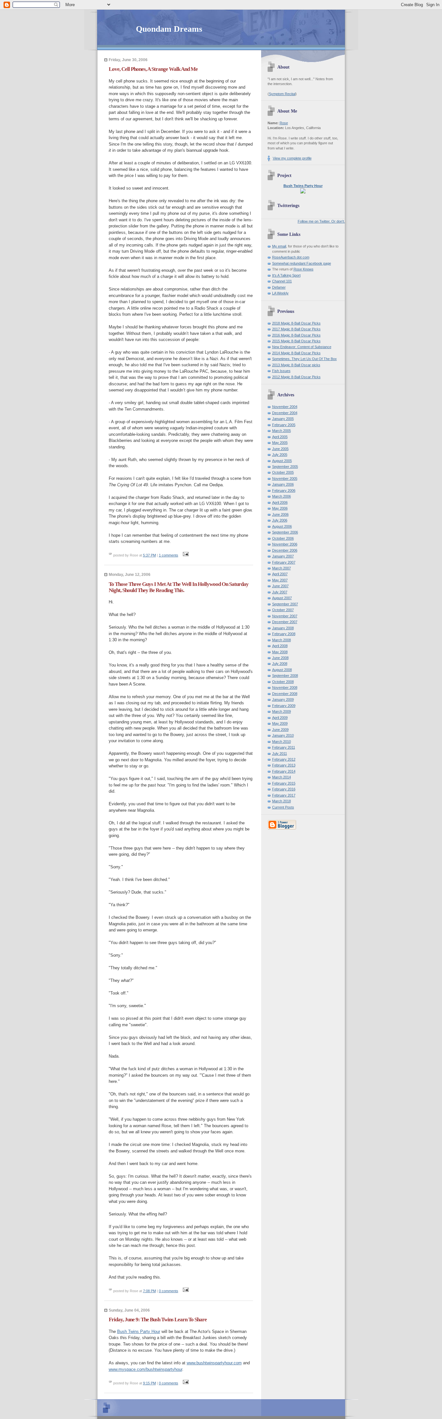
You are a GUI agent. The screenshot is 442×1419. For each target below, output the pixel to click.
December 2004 (284, 413)
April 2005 (280, 437)
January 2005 (283, 419)
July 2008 (279, 664)
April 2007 (280, 574)
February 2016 (283, 789)
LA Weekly (280, 293)
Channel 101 (282, 281)
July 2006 (279, 520)
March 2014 (281, 777)
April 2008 (280, 646)
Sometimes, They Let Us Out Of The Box (304, 359)
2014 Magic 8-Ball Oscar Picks (296, 353)
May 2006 (280, 508)
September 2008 (285, 675)
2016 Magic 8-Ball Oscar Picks (296, 335)
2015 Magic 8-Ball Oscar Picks (296, 341)
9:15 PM (149, 1383)
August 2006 (282, 526)
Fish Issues (281, 371)
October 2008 (283, 682)
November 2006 (284, 544)
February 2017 (283, 795)
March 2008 (281, 640)
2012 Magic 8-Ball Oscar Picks (296, 377)
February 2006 (283, 490)
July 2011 (279, 753)
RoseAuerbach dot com (290, 257)
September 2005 (285, 466)
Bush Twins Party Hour (138, 1331)
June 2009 (280, 730)
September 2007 (285, 604)
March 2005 (281, 431)
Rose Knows (303, 269)
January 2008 (283, 628)
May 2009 (280, 723)
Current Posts (283, 807)
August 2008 (282, 670)
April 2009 (280, 718)
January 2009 (283, 699)
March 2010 (281, 741)
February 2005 (283, 425)
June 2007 (280, 586)
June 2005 (280, 449)
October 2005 (283, 472)
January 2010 (283, 735)
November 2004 (284, 407)
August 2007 (282, 598)
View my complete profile (292, 158)
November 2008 (284, 687)
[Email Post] (185, 555)
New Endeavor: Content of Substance (301, 347)
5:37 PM (149, 555)
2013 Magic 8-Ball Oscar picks (296, 365)
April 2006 (280, 502)
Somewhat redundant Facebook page (301, 263)
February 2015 (283, 783)
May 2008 (280, 652)
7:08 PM (149, 1291)
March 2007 (281, 568)
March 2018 (281, 801)
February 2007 (283, 562)
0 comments (168, 1291)
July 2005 (279, 454)
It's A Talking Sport (286, 275)
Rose (284, 123)
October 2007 (283, 610)
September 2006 (285, 532)
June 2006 (280, 514)
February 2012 (283, 759)
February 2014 (283, 771)
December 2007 (284, 622)
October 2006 (283, 538)
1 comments (168, 555)
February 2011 (283, 747)
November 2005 (284, 478)
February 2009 (283, 706)
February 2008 (283, 634)
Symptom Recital (282, 94)
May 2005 (280, 443)
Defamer (279, 287)
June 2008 (280, 658)
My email (279, 246)
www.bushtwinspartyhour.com (214, 1362)
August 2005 (282, 461)
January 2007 (283, 556)
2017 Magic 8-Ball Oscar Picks (296, 329)
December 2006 (284, 550)
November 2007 (284, 616)
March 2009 (281, 711)
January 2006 (283, 484)
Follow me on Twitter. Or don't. (321, 221)
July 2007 (279, 592)
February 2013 (283, 765)
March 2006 (281, 496)
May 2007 (280, 580)
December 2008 (284, 694)
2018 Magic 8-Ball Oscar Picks (296, 323)
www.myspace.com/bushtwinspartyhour (145, 1369)
